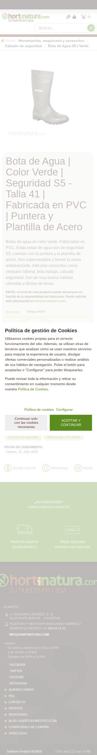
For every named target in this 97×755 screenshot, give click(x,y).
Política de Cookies (33, 389)
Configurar (64, 410)
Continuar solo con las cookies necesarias (26, 423)
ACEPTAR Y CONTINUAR (71, 423)
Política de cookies (39, 410)
